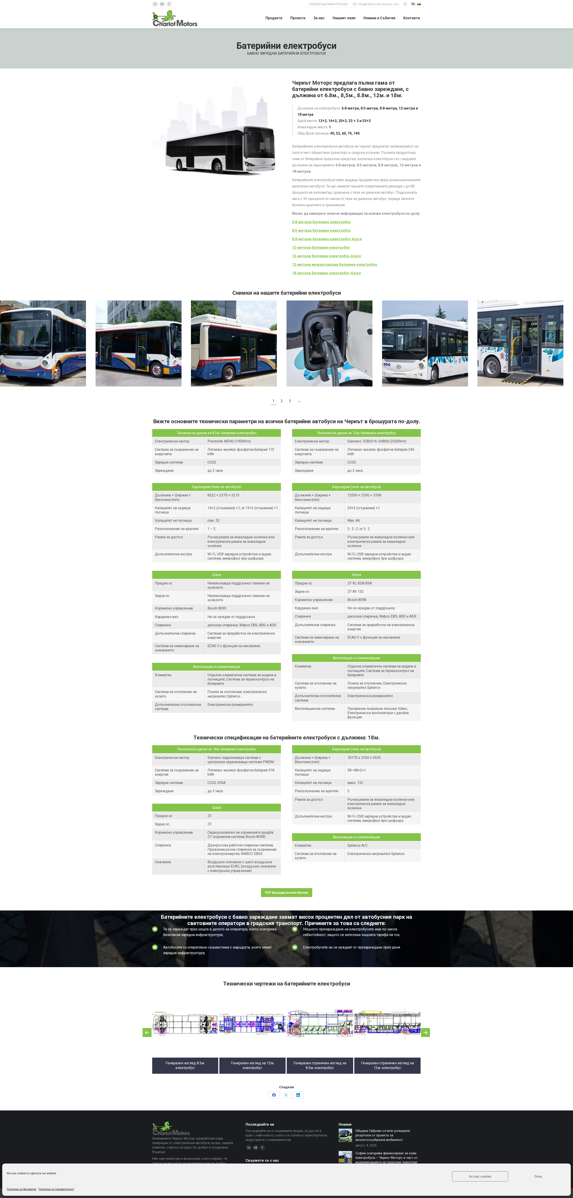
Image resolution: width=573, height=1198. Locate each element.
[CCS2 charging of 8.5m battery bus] (329, 343)
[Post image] (345, 1135)
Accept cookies (480, 1176)
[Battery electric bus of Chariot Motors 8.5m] (234, 343)
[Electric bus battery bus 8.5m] (43, 343)
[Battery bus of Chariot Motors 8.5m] (139, 343)
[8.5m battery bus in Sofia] (425, 343)
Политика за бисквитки (21, 1189)
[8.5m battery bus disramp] (520, 343)
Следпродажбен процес (328, 4)
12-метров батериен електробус (321, 247)
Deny (538, 1176)
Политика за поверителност (56, 1189)
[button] (147, 1032)
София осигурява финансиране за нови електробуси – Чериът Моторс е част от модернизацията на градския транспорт (386, 1157)
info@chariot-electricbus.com (378, 4)
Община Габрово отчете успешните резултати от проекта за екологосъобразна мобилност (382, 1135)
